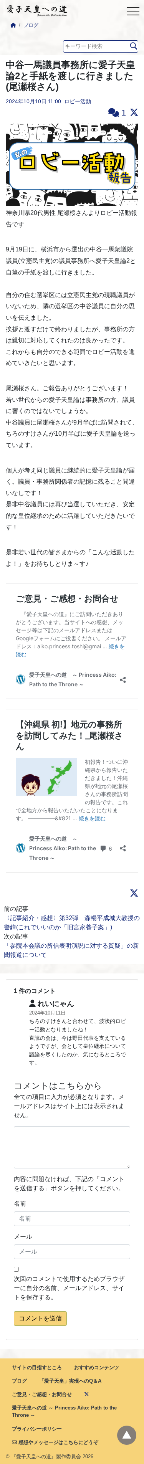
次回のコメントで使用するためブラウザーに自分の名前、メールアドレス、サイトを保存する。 (69, 1288)
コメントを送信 (40, 1318)
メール (23, 1236)
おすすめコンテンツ (96, 1367)
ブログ (30, 25)
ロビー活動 (77, 101)
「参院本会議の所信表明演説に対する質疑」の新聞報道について (71, 950)
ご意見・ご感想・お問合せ (42, 1394)
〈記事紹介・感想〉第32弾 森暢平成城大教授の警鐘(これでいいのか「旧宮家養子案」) (72, 922)
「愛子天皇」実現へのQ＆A (70, 1381)
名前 (20, 1203)
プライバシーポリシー (37, 1429)
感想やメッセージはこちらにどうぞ (57, 1442)
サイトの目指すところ (37, 1367)
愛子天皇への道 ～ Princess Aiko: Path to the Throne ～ (64, 1411)
